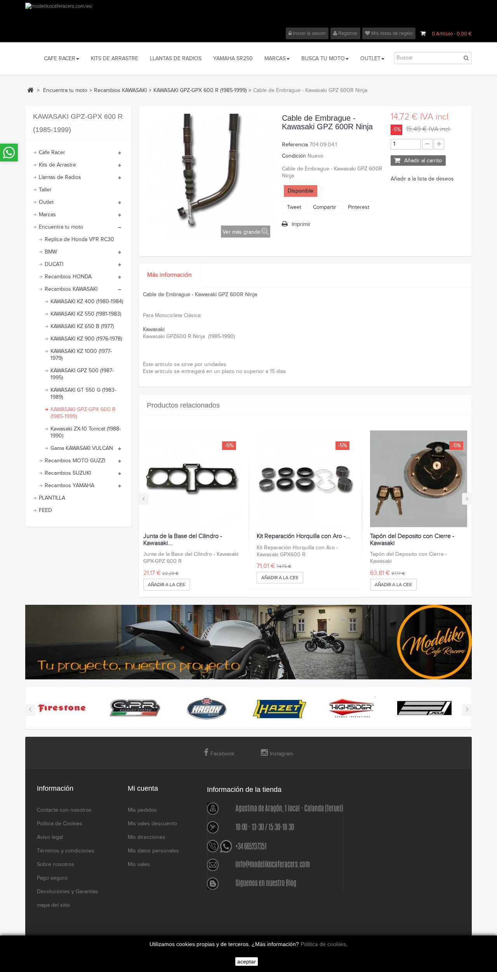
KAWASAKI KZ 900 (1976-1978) (86, 339)
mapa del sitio (53, 905)
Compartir (324, 207)
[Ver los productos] (62, 708)
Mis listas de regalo (391, 33)
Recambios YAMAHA (69, 486)
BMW (51, 252)
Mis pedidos (142, 810)
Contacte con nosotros (64, 810)
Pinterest (358, 207)
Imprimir (301, 224)
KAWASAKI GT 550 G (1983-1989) (83, 393)
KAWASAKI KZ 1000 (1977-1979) (81, 354)
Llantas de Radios (60, 177)
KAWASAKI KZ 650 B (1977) (82, 326)
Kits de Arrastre (57, 165)
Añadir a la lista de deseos (422, 179)
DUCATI (54, 264)
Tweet (294, 207)
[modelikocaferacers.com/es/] (248, 15)
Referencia (295, 145)
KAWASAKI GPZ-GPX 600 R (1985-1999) (83, 413)
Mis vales (139, 864)
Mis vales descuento (152, 824)
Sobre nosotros (55, 864)
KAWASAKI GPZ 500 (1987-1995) (82, 374)
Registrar (347, 33)
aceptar (246, 961)
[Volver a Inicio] (30, 90)
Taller (45, 190)
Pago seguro (52, 878)
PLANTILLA (52, 498)
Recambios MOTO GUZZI (75, 461)
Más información (169, 275)
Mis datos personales (153, 851)
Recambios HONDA (68, 277)
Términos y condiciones (65, 851)
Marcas (47, 215)
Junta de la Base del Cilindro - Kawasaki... (182, 540)
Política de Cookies (59, 824)
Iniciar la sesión (309, 33)
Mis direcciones (146, 837)
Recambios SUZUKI (68, 473)
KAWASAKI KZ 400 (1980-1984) (86, 302)
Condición (294, 156)
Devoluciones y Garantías (67, 892)
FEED (45, 510)
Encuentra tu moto (61, 227)
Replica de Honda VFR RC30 (79, 239)
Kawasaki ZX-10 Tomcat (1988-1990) (85, 432)
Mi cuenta (143, 788)
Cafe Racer (52, 152)
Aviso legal (50, 837)
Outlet (46, 202)
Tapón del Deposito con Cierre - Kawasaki (412, 540)
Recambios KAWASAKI (71, 289)
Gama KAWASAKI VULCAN (81, 448)
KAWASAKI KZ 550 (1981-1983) (85, 314)
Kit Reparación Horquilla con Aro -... (303, 536)
